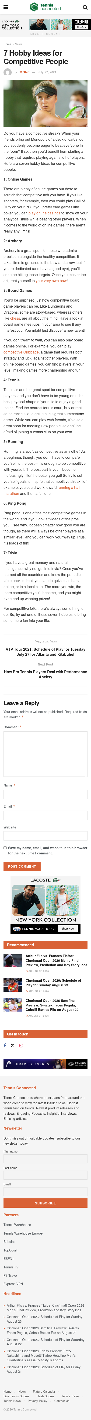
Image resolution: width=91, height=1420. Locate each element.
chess (15, 318)
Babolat (9, 1253)
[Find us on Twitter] (12, 1057)
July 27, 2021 (47, 72)
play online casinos (44, 213)
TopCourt (10, 1261)
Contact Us (62, 1412)
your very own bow (51, 280)
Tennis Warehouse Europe (23, 1244)
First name (11, 1163)
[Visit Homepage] (45, 7)
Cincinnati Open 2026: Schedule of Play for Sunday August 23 (53, 994)
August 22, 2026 (38, 982)
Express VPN (13, 1295)
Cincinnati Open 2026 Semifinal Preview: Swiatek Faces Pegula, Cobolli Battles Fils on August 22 (52, 1016)
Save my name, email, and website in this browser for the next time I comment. (47, 850)
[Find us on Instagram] (21, 1057)
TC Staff (23, 72)
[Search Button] (85, 7)
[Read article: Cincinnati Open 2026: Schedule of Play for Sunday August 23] (13, 996)
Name (10, 785)
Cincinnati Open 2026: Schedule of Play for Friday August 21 (43, 1380)
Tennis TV (11, 1278)
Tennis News (12, 1412)
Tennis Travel (70, 1407)
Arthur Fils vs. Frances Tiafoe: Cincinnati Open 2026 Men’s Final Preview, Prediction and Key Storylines (56, 972)
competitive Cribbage (21, 352)
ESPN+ (9, 1270)
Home (7, 44)
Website (10, 827)
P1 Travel (11, 1287)
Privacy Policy (37, 1412)
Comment (13, 727)
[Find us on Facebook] (5, 1057)
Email (9, 806)
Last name (10, 1179)
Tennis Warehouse (17, 1236)
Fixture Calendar (44, 1403)
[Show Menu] (6, 7)
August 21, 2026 (38, 1027)
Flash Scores (45, 1407)
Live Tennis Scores (16, 1407)
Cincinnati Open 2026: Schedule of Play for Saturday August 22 (45, 1353)
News (18, 44)
